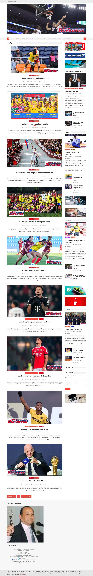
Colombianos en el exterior (32, 319)
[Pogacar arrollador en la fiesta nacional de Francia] (68, 266)
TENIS (45, 38)
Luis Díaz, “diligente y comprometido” (34, 322)
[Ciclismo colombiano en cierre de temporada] (75, 229)
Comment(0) (42, 81)
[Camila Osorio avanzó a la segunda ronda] (68, 358)
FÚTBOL (17, 38)
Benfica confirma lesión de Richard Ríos (34, 376)
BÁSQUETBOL (25, 38)
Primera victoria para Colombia (35, 270)
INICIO (12, 38)
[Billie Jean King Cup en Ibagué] (75, 318)
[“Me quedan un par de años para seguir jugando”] (68, 113)
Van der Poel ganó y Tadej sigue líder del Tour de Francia (79, 277)
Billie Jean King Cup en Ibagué (73, 329)
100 (23, 496)
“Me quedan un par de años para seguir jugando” (78, 114)
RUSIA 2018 (69, 367)
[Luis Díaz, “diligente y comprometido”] (34, 301)
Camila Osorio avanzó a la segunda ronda (79, 358)
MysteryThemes (23, 574)
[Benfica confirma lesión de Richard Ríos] (34, 353)
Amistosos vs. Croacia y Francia (35, 124)
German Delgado (34, 81)
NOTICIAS (37, 75)
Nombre (66, 377)
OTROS (60, 38)
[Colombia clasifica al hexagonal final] (34, 202)
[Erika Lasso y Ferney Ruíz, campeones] (75, 141)
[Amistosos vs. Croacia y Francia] (34, 106)
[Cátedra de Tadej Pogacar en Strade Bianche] (34, 153)
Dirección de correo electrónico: (71, 383)
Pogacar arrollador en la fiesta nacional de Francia (79, 267)
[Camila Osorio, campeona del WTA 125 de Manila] (68, 350)
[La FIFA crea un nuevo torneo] (34, 460)
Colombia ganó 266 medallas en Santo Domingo (78, 177)
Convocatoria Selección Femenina (35, 78)
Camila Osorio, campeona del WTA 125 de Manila (79, 349)
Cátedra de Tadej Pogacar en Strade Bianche (34, 172)
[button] (34, 59)
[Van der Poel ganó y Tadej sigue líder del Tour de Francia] (68, 276)
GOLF (50, 38)
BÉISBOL (55, 38)
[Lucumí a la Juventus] (75, 80)
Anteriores (10, 496)
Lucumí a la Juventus (71, 91)
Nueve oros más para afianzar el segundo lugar (78, 187)
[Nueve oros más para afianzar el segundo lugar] (68, 186)
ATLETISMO (38, 38)
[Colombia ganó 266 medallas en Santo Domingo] (68, 176)
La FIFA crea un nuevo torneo (35, 480)
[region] (46, 19)
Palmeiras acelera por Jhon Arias (34, 429)
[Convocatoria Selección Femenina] (34, 59)
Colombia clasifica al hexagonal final (34, 221)
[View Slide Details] (46, 19)
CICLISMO (32, 38)
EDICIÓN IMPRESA (68, 38)
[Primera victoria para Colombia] (34, 250)
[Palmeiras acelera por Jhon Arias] (34, 407)
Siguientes (28, 496)
